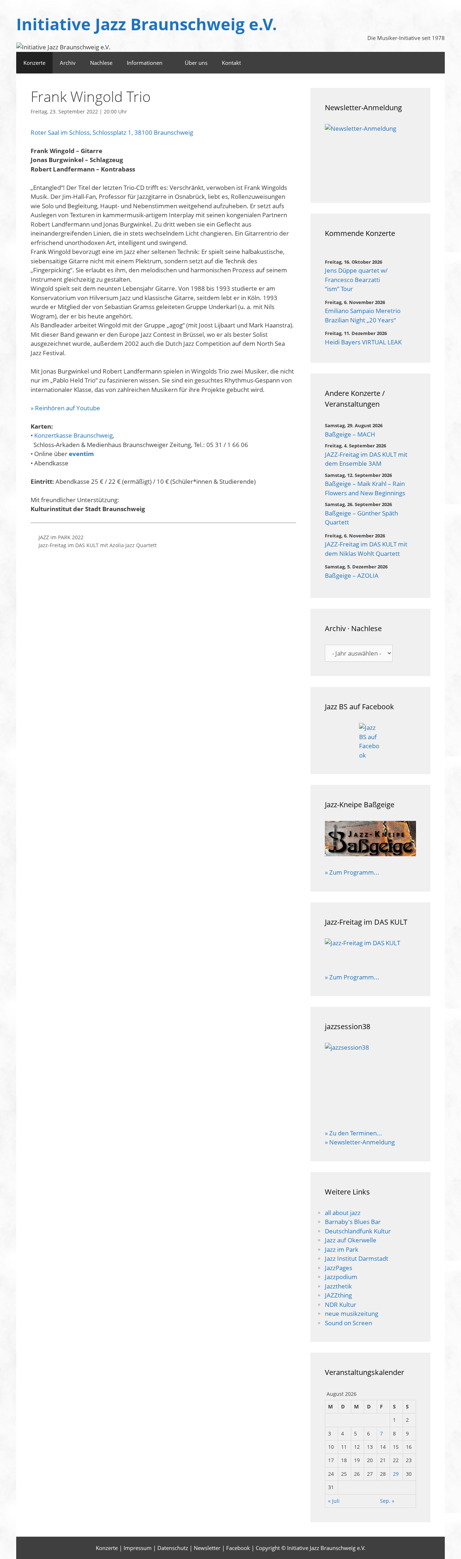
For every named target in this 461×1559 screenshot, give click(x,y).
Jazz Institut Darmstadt (356, 1258)
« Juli (334, 1500)
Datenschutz (172, 1547)
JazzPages (338, 1268)
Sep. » (387, 1500)
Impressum (138, 1547)
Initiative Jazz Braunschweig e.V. (146, 24)
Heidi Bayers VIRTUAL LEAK (363, 342)
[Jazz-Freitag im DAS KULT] (370, 951)
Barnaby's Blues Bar (353, 1222)
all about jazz (343, 1213)
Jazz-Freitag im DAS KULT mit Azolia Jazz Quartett (98, 545)
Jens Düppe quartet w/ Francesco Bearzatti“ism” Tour (356, 279)
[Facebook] (435, 62)
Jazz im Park (341, 1249)
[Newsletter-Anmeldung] (370, 156)
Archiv (68, 62)
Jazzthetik (338, 1286)
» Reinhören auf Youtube (65, 408)
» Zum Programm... (352, 872)
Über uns (196, 62)
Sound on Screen (348, 1323)
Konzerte (34, 62)
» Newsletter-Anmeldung (360, 1142)
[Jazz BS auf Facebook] (370, 741)
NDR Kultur (340, 1304)
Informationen (144, 62)
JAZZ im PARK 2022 (61, 537)
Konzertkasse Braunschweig (73, 435)
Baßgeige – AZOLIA (352, 575)
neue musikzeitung (351, 1313)
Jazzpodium (341, 1277)
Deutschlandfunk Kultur (358, 1231)
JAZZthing (338, 1295)
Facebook (238, 1547)
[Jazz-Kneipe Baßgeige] (370, 854)
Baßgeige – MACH (350, 434)
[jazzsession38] (370, 1081)
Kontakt (231, 62)
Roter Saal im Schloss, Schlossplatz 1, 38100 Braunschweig (112, 132)
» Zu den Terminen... (353, 1133)
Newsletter (207, 1547)
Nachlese (101, 62)
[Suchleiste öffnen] (415, 62)
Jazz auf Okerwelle (350, 1240)
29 (396, 1473)
